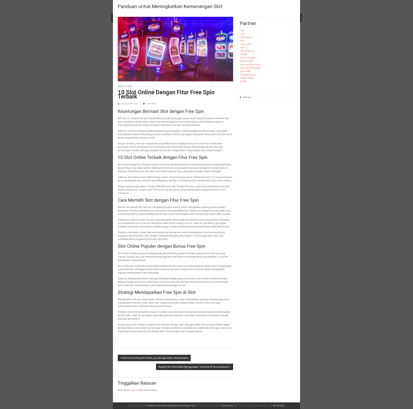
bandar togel (246, 61)
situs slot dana (247, 57)
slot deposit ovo (248, 74)
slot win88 (245, 71)
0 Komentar (151, 104)
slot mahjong (247, 51)
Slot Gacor (246, 37)
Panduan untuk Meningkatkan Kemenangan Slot (170, 6)
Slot (120, 77)
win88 (244, 54)
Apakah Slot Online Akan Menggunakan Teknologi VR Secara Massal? (193, 367)
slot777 (244, 47)
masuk (133, 390)
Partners (246, 97)
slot (129, 118)
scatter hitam (246, 78)
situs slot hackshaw (250, 64)
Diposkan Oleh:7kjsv (129, 104)
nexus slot (246, 44)
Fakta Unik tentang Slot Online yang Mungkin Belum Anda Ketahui (155, 358)
